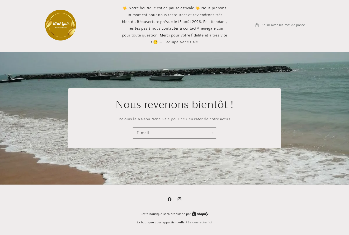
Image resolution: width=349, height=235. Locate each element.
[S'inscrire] (212, 133)
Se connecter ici (200, 222)
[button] (280, 25)
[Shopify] (200, 214)
